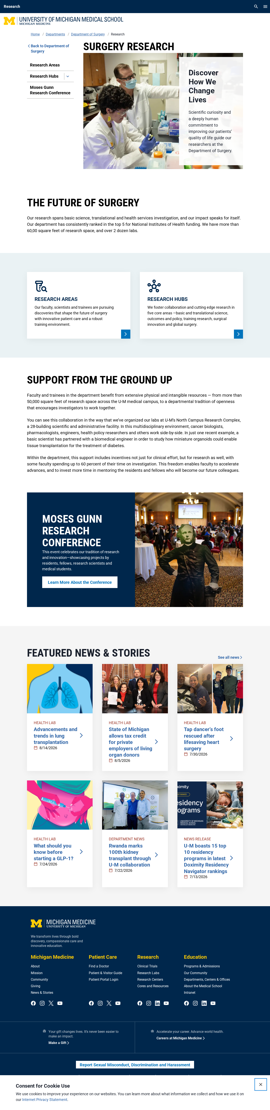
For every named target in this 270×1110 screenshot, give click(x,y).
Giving (35, 986)
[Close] (260, 1084)
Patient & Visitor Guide (105, 973)
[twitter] (51, 1003)
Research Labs (148, 973)
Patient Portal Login (103, 980)
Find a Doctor (99, 966)
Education (195, 957)
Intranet (189, 993)
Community (39, 980)
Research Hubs (44, 76)
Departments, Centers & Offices (207, 980)
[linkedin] (157, 1003)
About (35, 966)
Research (148, 957)
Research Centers (150, 980)
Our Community (195, 973)
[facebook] (33, 1003)
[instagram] (42, 1003)
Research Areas (45, 65)
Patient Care (103, 957)
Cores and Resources (153, 986)
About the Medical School (203, 986)
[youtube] (59, 1003)
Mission (37, 973)
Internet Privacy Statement (44, 1099)
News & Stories (42, 993)
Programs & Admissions (202, 966)
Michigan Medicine (52, 957)
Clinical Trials (147, 966)
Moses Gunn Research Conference (50, 90)
